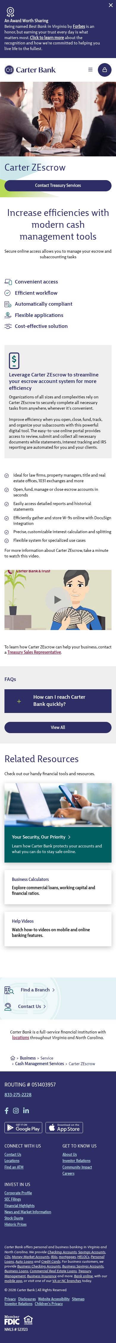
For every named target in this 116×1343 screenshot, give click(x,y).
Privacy (10, 1299)
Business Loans (16, 1271)
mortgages (67, 1257)
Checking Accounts (62, 1252)
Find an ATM (13, 1167)
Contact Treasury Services (58, 186)
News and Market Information (27, 1212)
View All (58, 728)
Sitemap (78, 1299)
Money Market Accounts (30, 1257)
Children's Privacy (49, 1304)
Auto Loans (24, 1262)
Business (28, 1058)
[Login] (105, 70)
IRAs (54, 1257)
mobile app (13, 1281)
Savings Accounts (91, 1252)
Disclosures (27, 1299)
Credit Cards (50, 1262)
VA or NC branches (66, 1281)
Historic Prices (15, 1225)
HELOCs (83, 1257)
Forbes (79, 27)
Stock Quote (13, 1218)
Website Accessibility (54, 1299)
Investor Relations (76, 1161)
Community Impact (77, 1167)
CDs (7, 1257)
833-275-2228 (18, 1095)
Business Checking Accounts (39, 1266)
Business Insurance (42, 1276)
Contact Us (12, 1155)
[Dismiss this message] (111, 5)
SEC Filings (12, 1199)
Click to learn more (47, 38)
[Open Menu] (90, 69)
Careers (68, 1174)
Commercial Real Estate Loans (53, 1271)
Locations (11, 1161)
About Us (69, 1155)
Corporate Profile (18, 1193)
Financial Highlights (19, 1206)
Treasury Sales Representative (34, 652)
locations (20, 1038)
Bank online (83, 1276)
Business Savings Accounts (83, 1266)
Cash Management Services (39, 1064)
